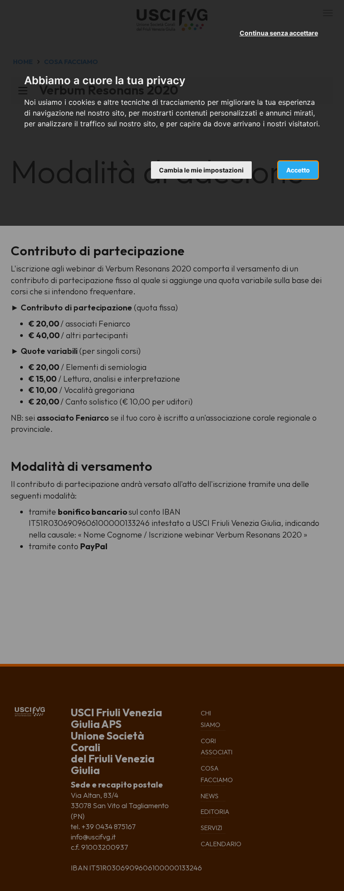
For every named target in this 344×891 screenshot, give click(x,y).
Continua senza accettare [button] (279, 33)
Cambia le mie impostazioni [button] (201, 170)
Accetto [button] (298, 170)
